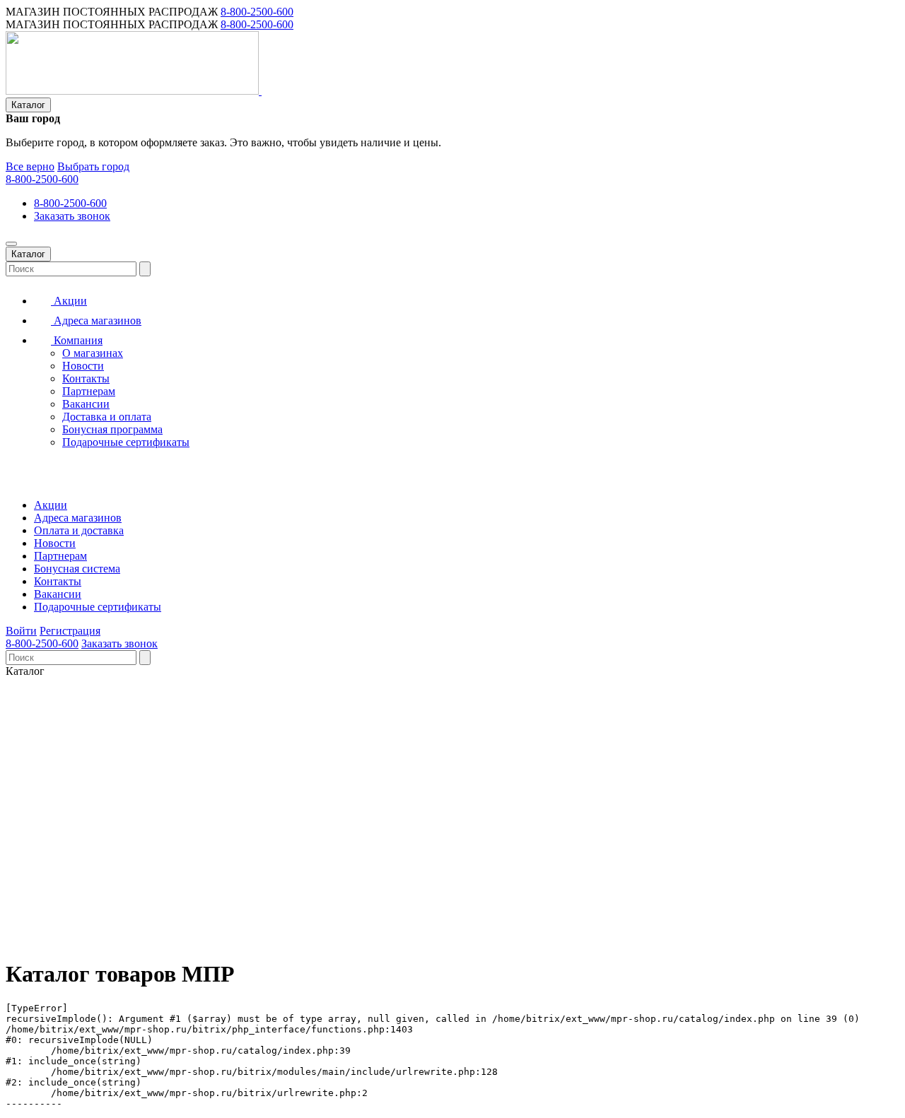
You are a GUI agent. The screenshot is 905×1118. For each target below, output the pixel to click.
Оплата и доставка (79, 530)
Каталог (28, 105)
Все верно (30, 166)
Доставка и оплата (106, 417)
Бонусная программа (112, 429)
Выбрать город (93, 166)
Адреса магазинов (96, 320)
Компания (77, 340)
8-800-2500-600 (257, 12)
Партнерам (88, 391)
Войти (21, 631)
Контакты (86, 378)
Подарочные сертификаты (125, 442)
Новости (83, 366)
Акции (69, 301)
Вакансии (86, 404)
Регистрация (70, 631)
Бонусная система (77, 569)
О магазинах (92, 353)
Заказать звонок (72, 216)
